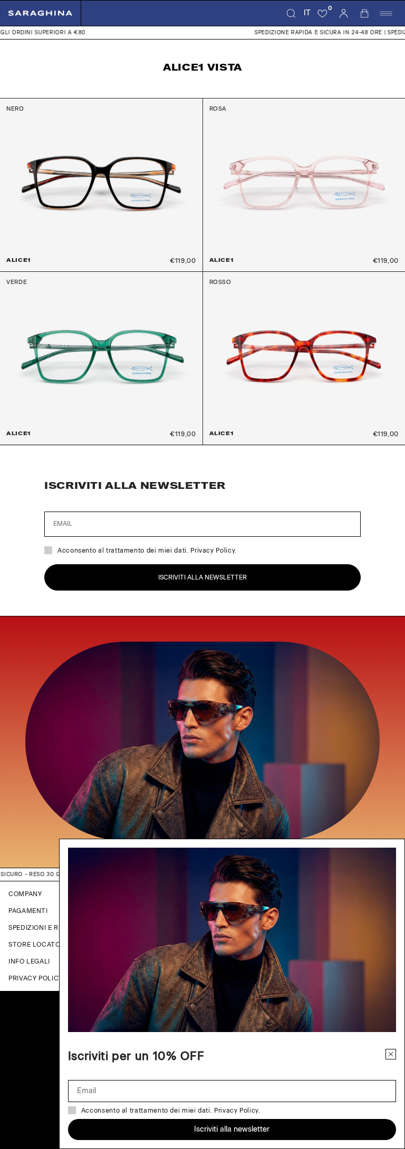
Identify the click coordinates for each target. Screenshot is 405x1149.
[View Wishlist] (322, 13)
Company (25, 894)
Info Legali (29, 961)
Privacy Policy (35, 978)
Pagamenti (28, 911)
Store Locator (36, 944)
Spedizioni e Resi (38, 927)
